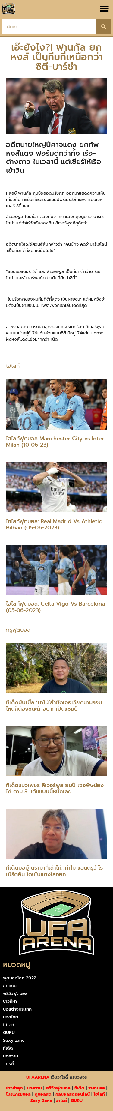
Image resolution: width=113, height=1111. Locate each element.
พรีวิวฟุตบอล (15, 993)
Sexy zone (14, 1040)
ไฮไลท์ (8, 1025)
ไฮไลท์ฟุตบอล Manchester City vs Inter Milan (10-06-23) (55, 441)
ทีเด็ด (8, 1048)
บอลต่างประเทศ (17, 1009)
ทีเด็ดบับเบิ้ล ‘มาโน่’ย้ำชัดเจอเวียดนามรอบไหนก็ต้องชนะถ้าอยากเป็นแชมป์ (54, 705)
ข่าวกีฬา (10, 1001)
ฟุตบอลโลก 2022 (19, 978)
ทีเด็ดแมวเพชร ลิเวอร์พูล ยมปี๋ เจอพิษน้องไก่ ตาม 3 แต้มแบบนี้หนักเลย (55, 788)
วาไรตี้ (8, 1064)
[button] (104, 8)
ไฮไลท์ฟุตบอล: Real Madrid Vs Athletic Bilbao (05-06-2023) (54, 524)
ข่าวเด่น (10, 986)
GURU (9, 1032)
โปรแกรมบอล (18, 1094)
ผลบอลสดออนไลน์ (72, 1094)
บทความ (10, 1056)
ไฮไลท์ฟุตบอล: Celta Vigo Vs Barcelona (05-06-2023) (55, 607)
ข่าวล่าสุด (14, 1088)
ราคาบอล (96, 1088)
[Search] (103, 26)
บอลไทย (10, 1017)
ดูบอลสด (43, 1094)
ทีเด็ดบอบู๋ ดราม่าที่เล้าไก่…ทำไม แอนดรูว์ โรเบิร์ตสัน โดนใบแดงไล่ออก (54, 871)
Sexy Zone (41, 1101)
